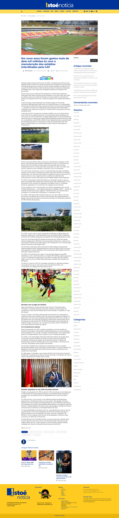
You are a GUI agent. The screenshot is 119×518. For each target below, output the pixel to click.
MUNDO (62, 11)
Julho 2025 (76, 149)
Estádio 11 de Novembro (35, 432)
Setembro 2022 (77, 264)
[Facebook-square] (84, 11)
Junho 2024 (76, 193)
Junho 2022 (76, 274)
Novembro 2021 (77, 297)
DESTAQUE (76, 339)
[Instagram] (52, 78)
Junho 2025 (76, 153)
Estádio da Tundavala (49, 432)
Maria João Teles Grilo (79, 362)
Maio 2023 (76, 237)
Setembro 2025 (77, 143)
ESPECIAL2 (76, 356)
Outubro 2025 (77, 139)
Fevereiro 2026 (77, 126)
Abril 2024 (76, 200)
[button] (80, 10)
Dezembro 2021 (77, 294)
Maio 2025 (76, 156)
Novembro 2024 (78, 176)
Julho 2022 (76, 271)
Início (24, 15)
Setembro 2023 (77, 223)
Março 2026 (76, 122)
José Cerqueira (77, 359)
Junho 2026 (76, 116)
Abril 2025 (76, 159)
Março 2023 (76, 244)
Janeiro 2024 (77, 210)
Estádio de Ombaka (61, 432)
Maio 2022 (76, 277)
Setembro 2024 (77, 183)
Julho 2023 (76, 230)
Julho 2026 (76, 112)
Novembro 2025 (77, 136)
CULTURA (68, 11)
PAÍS (52, 11)
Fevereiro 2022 (77, 287)
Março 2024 (76, 203)
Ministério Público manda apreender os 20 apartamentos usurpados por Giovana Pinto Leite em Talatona (85, 77)
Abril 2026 (76, 119)
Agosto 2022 (77, 267)
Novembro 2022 (77, 257)
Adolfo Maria (77, 322)
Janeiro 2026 (77, 129)
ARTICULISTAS (77, 329)
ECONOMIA (46, 11)
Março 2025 (76, 163)
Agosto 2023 (77, 227)
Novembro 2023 (77, 217)
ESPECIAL (76, 352)
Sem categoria (31, 15)
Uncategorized (77, 389)
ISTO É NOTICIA (28, 70)
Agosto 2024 (77, 186)
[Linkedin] (96, 11)
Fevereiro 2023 (77, 247)
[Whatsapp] (49, 78)
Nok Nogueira (77, 372)
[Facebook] (41, 78)
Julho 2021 (76, 311)
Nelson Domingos (78, 369)
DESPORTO (75, 11)
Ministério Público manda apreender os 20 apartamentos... (46, 476)
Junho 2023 (76, 234)
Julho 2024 (76, 190)
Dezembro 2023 (77, 213)
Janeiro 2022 (77, 291)
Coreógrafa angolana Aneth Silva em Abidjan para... (63, 464)
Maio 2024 (76, 197)
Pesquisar (76, 57)
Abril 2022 (76, 281)
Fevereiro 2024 (77, 207)
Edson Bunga (77, 346)
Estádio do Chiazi (27, 434)
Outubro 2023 (77, 220)
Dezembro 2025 (77, 133)
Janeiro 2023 (77, 250)
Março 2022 (76, 284)
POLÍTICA (39, 11)
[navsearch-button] (22, 11)
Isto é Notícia (36, 434)
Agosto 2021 (77, 308)
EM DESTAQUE (77, 349)
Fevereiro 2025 (77, 166)
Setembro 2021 (77, 304)
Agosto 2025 (77, 146)
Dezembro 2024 (78, 173)
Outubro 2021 (77, 301)
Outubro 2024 (77, 180)
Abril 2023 (76, 240)
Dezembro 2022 (77, 254)
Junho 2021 (76, 314)
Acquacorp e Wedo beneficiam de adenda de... (28, 464)
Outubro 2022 (77, 260)
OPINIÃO (76, 376)
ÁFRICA (56, 11)
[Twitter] (87, 11)
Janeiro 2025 (77, 170)
